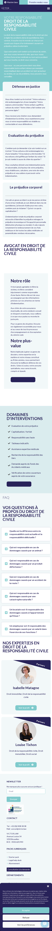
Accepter (26, 910)
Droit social (31, 754)
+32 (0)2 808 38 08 (18, 826)
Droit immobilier (14, 694)
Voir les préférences (26, 925)
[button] (48, 886)
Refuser (26, 917)
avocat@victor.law (18, 829)
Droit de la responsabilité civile (23, 751)
